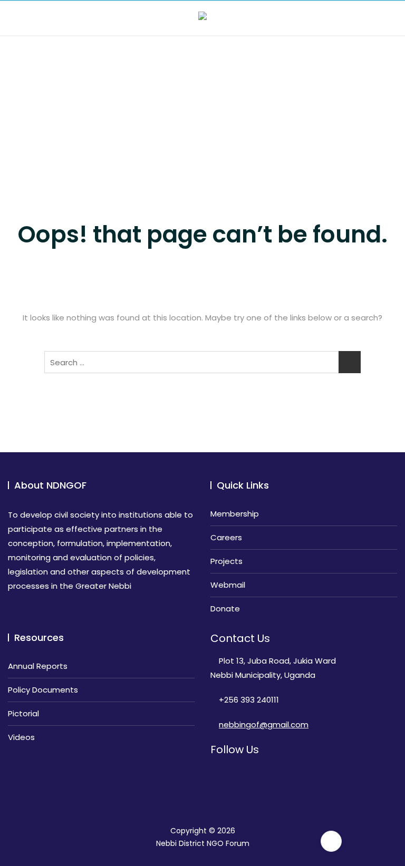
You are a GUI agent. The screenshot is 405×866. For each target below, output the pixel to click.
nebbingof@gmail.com (263, 724)
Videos (21, 737)
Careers (226, 537)
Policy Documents (43, 689)
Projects (226, 561)
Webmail (227, 584)
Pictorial (23, 713)
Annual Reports (38, 666)
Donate (225, 608)
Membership (234, 513)
